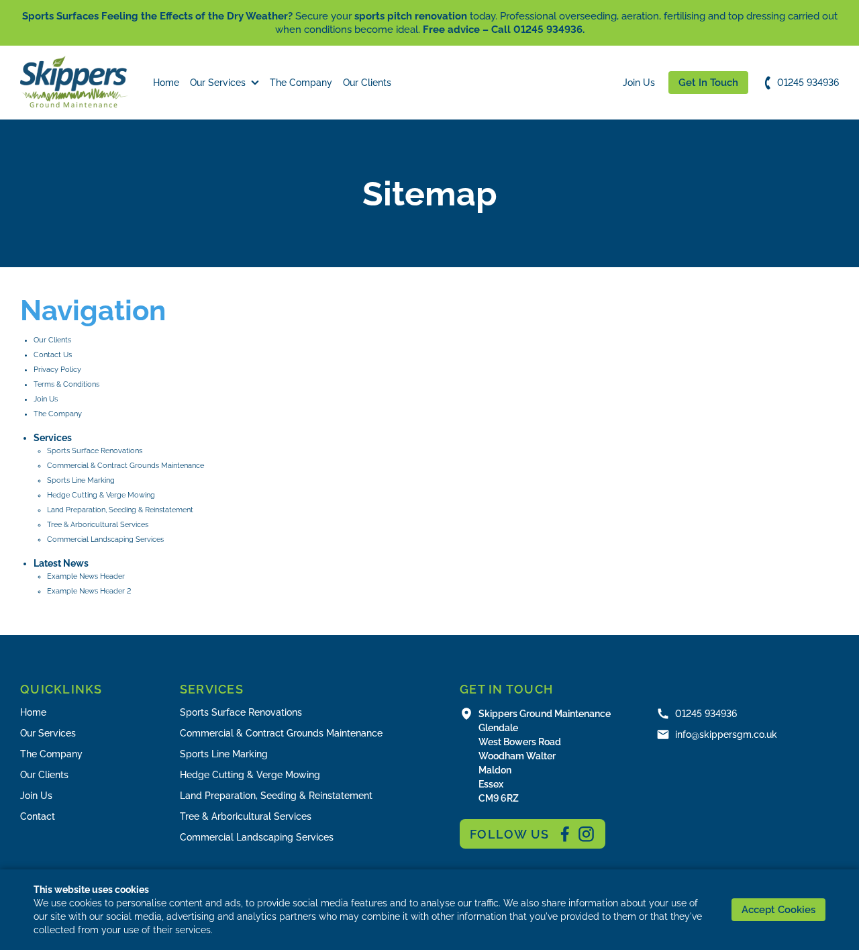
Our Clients (367, 82)
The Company (301, 82)
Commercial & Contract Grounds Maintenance (125, 465)
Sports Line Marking (81, 480)
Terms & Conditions (66, 384)
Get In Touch (708, 83)
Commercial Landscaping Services (105, 539)
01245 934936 (808, 82)
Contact (37, 816)
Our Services (218, 82)
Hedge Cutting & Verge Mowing (101, 495)
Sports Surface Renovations (94, 450)
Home (166, 82)
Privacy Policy (57, 369)
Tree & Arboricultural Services (97, 524)
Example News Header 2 (89, 591)
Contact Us (53, 354)
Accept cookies (778, 910)
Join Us (639, 82)
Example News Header (86, 576)
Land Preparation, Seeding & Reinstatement (120, 510)
